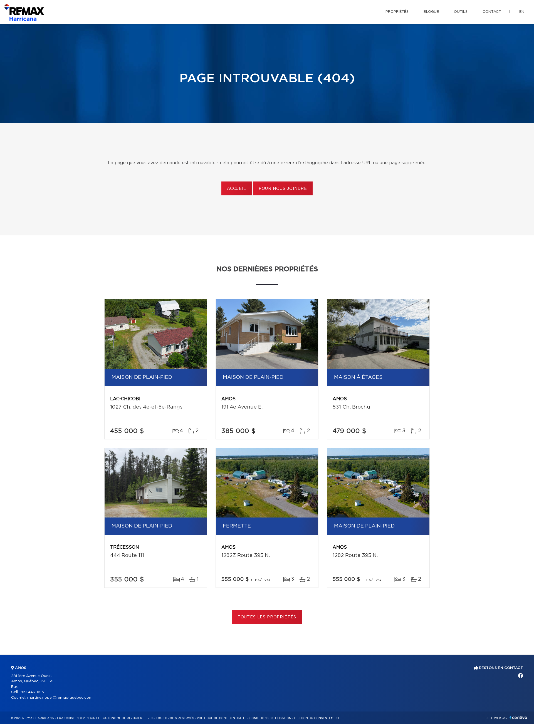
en (521, 12)
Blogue (431, 12)
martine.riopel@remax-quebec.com (60, 698)
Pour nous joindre (283, 189)
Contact (492, 12)
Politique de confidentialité (221, 718)
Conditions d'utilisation (270, 718)
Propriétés (397, 12)
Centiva (518, 717)
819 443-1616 (32, 692)
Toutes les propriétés (267, 617)
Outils (461, 12)
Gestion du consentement (317, 718)
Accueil (236, 189)
